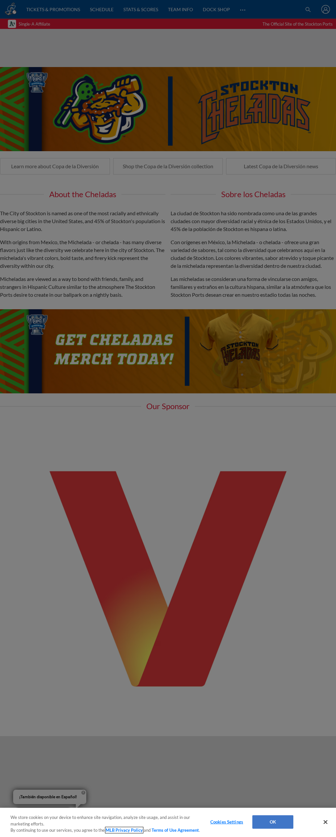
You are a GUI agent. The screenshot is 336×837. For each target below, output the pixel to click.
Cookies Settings (226, 821)
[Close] (325, 822)
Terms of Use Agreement (175, 830)
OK (273, 821)
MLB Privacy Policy (124, 830)
